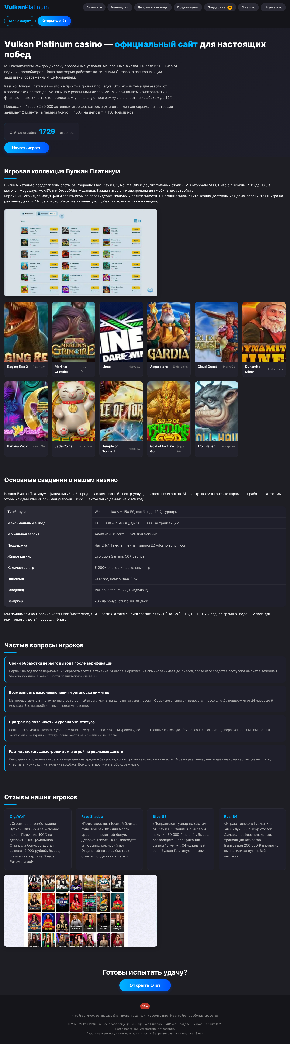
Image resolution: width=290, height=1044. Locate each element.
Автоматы (94, 7)
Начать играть (26, 147)
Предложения (187, 7)
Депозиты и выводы (153, 7)
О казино (248, 7)
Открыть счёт (54, 20)
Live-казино (273, 7)
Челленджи (120, 7)
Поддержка (219, 7)
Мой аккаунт (20, 21)
